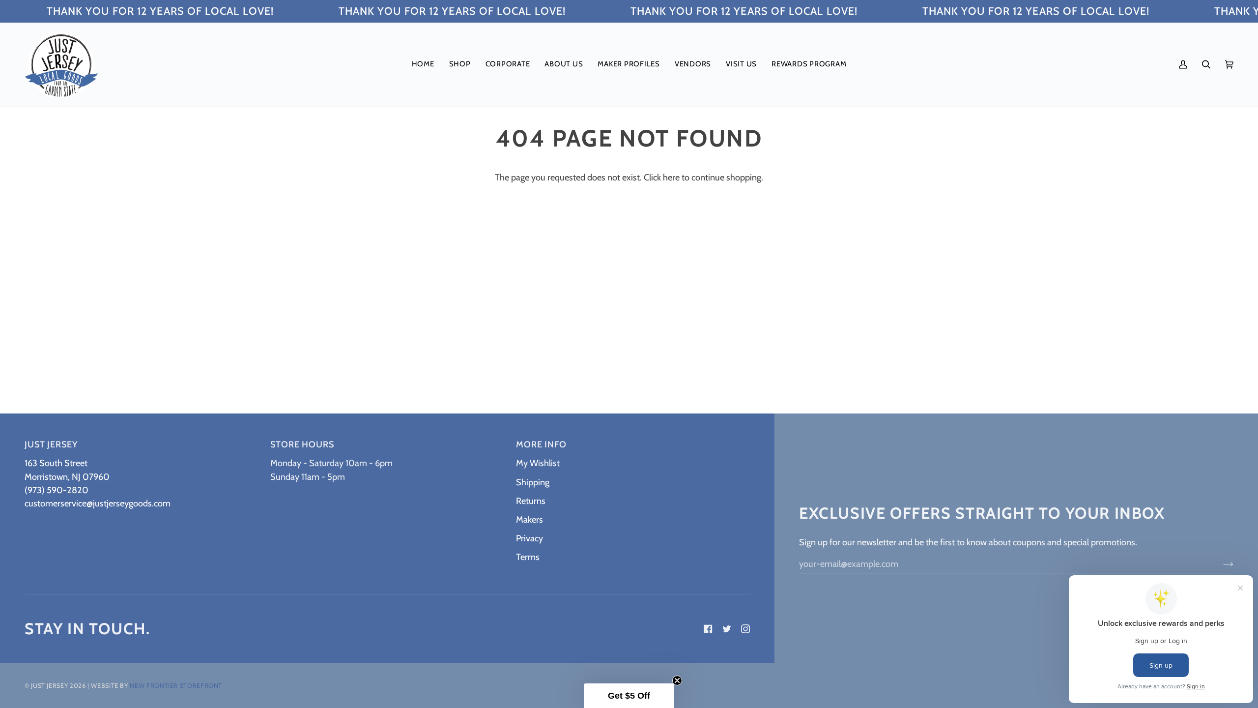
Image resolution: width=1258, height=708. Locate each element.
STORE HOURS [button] (302, 444)
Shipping (532, 482)
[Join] (1220, 563)
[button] (460, 64)
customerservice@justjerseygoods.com (98, 503)
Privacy (529, 538)
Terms (528, 556)
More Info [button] (541, 444)
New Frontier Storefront (176, 685)
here (671, 177)
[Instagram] (745, 628)
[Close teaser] (677, 680)
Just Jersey (49, 685)
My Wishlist (538, 463)
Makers (529, 519)
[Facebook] (708, 628)
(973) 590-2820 (56, 490)
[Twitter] (726, 628)
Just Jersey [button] (51, 444)
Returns (530, 500)
